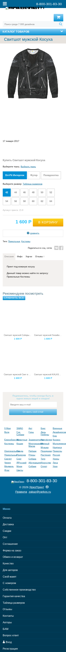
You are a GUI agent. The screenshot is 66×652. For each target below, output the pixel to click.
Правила (21, 491)
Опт (5, 537)
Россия (56, 455)
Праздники (46, 451)
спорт (44, 466)
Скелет (8, 459)
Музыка (45, 447)
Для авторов (10, 570)
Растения (46, 455)
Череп (7, 462)
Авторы (7, 622)
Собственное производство (19, 589)
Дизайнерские (58, 432)
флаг (6, 470)
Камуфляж (46, 439)
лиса (55, 462)
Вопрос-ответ (11, 635)
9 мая (7, 428)
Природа (21, 455)
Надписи (57, 447)
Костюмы (25, 241)
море (19, 466)
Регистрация (10, 648)
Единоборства (9, 439)
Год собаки (20, 433)
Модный (45, 443)
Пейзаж (32, 451)
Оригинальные (9, 451)
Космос (56, 439)
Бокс (43, 428)
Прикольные (14, 241)
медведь (9, 466)
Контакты (8, 615)
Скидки (7, 531)
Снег (18, 459)
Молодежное (58, 443)
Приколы (57, 451)
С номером (9, 583)
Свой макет (9, 576)
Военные (57, 428)
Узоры (56, 459)
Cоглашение (10, 544)
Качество (8, 563)
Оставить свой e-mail (33, 412)
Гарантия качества (14, 596)
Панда (19, 451)
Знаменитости (34, 439)
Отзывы (7, 609)
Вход (8, 642)
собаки (32, 466)
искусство (46, 462)
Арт (30, 428)
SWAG (19, 428)
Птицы (32, 455)
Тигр (43, 459)
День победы (45, 433)
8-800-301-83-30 (42, 481)
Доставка (8, 524)
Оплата (7, 517)
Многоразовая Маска (34, 444)
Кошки (19, 443)
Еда (55, 436)
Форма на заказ (12, 550)
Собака (32, 459)
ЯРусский (21, 462)
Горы (31, 432)
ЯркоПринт (36, 487)
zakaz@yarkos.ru (40, 491)
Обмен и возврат (13, 557)
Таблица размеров (32, 184)
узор (55, 466)
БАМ (5, 629)
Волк (6, 432)
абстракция (34, 462)
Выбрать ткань (28, 166)
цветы (19, 470)
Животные (21, 439)
